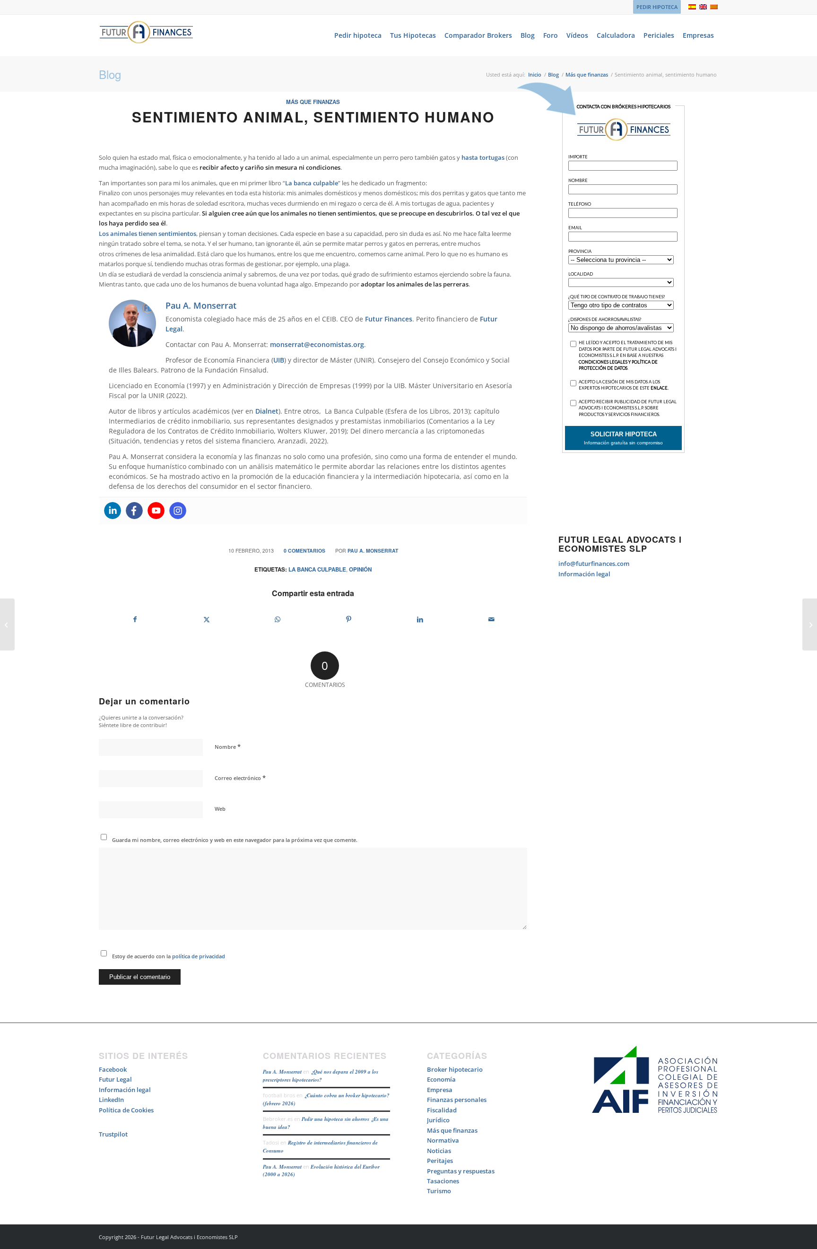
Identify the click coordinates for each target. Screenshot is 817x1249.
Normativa (443, 1140)
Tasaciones (443, 1181)
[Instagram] (177, 510)
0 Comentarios (304, 550)
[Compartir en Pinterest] (348, 619)
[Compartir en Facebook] (135, 619)
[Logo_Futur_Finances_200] (146, 35)
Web (220, 808)
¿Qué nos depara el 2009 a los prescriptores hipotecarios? (320, 1076)
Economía (441, 1079)
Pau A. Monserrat (373, 550)
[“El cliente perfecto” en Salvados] (809, 624)
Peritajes (440, 1160)
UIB (278, 360)
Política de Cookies (126, 1110)
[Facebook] (134, 510)
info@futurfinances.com (593, 563)
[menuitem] (654, 7)
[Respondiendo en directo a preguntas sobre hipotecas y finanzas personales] (7, 624)
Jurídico (438, 1120)
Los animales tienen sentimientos (147, 233)
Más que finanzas (313, 102)
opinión (360, 569)
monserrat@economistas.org (317, 344)
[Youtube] (156, 510)
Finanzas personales (457, 1099)
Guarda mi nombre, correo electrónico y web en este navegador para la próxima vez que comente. (234, 839)
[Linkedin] (112, 510)
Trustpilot (113, 1134)
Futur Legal (115, 1079)
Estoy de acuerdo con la (168, 956)
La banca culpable (311, 183)
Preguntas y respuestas (461, 1171)
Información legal (584, 574)
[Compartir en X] (206, 619)
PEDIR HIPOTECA (657, 6)
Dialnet (266, 411)
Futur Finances (388, 318)
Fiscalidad (442, 1110)
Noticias (439, 1150)
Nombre (228, 746)
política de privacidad (198, 956)
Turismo (439, 1191)
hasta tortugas (482, 157)
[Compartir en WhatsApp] (277, 619)
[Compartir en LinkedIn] (420, 619)
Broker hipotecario (455, 1069)
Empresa (439, 1089)
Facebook (113, 1069)
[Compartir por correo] (491, 619)
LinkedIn (111, 1099)
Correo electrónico (240, 777)
